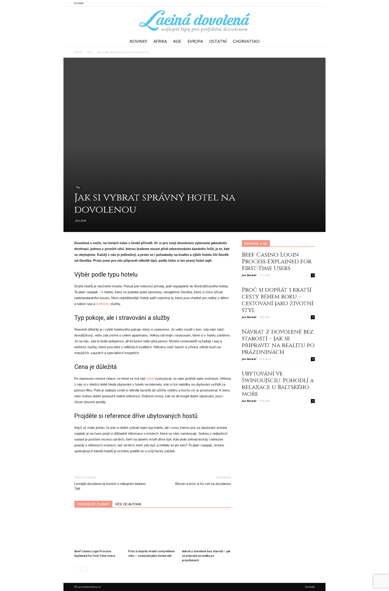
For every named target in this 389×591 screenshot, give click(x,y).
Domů (78, 52)
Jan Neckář (249, 275)
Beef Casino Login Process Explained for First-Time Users (277, 261)
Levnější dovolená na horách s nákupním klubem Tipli (110, 486)
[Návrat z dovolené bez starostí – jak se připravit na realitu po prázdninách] (206, 531)
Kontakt (79, 3)
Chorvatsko (246, 41)
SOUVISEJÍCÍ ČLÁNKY (93, 504)
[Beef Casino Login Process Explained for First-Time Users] (98, 531)
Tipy (78, 187)
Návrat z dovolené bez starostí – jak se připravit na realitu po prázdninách (206, 556)
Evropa (195, 41)
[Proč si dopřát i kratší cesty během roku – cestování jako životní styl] (152, 531)
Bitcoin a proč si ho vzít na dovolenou (203, 484)
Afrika (160, 41)
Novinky (138, 41)
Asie (177, 41)
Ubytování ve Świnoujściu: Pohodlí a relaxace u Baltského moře (278, 384)
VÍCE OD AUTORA (128, 504)
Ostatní (218, 41)
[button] (309, 41)
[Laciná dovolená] (194, 21)
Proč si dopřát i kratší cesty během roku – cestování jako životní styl (277, 300)
